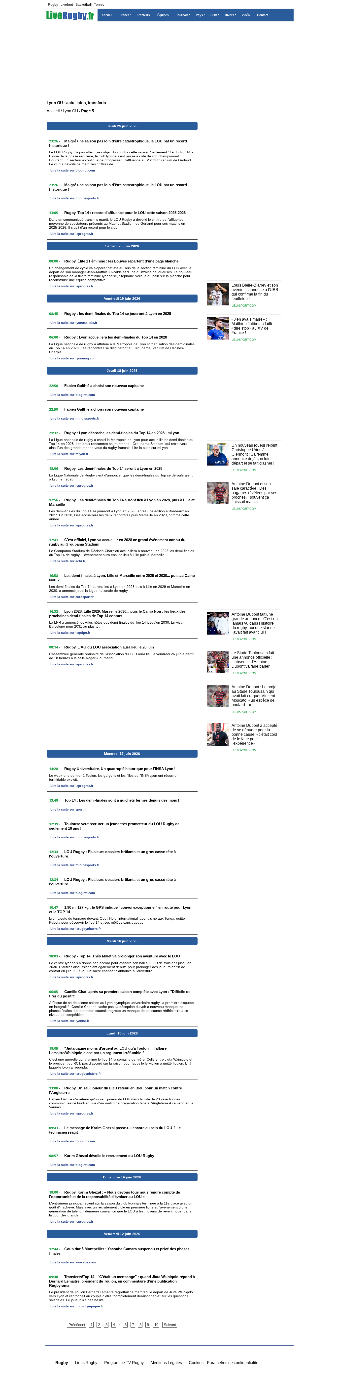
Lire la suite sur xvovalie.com (73, 1262)
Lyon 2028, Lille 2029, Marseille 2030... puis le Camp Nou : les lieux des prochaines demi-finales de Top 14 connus (117, 613)
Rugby (53, 4)
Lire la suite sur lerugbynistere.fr (75, 929)
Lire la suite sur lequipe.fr (70, 633)
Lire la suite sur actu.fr (67, 561)
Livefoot (67, 4)
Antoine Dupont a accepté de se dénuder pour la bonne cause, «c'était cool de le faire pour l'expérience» (254, 734)
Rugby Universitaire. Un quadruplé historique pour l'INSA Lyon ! (119, 769)
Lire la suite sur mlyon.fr (69, 454)
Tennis (99, 4)
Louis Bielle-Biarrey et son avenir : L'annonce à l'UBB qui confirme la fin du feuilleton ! (255, 292)
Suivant (170, 1325)
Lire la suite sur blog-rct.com (72, 170)
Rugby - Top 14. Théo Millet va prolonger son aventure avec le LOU (122, 956)
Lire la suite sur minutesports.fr (74, 198)
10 (156, 1325)
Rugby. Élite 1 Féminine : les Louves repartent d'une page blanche (121, 261)
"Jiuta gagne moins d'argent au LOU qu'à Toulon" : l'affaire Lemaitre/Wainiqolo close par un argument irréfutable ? (108, 1050)
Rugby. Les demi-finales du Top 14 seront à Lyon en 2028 (113, 468)
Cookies (196, 1363)
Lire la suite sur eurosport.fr (72, 597)
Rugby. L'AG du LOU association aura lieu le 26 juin (109, 647)
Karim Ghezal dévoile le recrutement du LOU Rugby (109, 1156)
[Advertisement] (169, 59)
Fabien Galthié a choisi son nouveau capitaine (104, 386)
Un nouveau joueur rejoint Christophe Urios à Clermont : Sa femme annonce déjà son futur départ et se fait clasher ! (254, 454)
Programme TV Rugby (124, 1363)
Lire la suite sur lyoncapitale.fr (73, 323)
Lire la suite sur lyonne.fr (69, 1021)
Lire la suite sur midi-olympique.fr (76, 1306)
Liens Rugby (86, 1363)
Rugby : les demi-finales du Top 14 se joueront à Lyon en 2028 (117, 313)
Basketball (83, 4)
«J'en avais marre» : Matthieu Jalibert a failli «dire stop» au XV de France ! (252, 326)
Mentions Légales (166, 1363)
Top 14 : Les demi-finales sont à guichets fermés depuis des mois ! (121, 800)
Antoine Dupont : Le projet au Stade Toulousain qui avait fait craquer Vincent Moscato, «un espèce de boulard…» (254, 696)
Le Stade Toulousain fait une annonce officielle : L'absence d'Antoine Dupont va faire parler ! (253, 659)
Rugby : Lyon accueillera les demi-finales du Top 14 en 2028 (115, 337)
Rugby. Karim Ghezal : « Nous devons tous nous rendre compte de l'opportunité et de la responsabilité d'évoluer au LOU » (114, 1194)
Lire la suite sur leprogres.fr (71, 234)
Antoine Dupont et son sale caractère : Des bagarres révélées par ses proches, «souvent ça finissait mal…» (254, 493)
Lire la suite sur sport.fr (68, 809)
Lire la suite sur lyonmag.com (73, 358)
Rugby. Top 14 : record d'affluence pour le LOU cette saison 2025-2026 (125, 213)
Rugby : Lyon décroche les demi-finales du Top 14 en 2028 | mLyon (121, 433)
